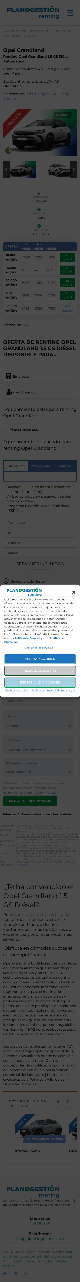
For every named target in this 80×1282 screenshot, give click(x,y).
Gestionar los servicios (39, 647)
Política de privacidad (45, 689)
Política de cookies (17, 689)
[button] (73, 592)
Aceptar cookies (40, 659)
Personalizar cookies (40, 682)
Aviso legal (68, 689)
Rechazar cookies (40, 671)
